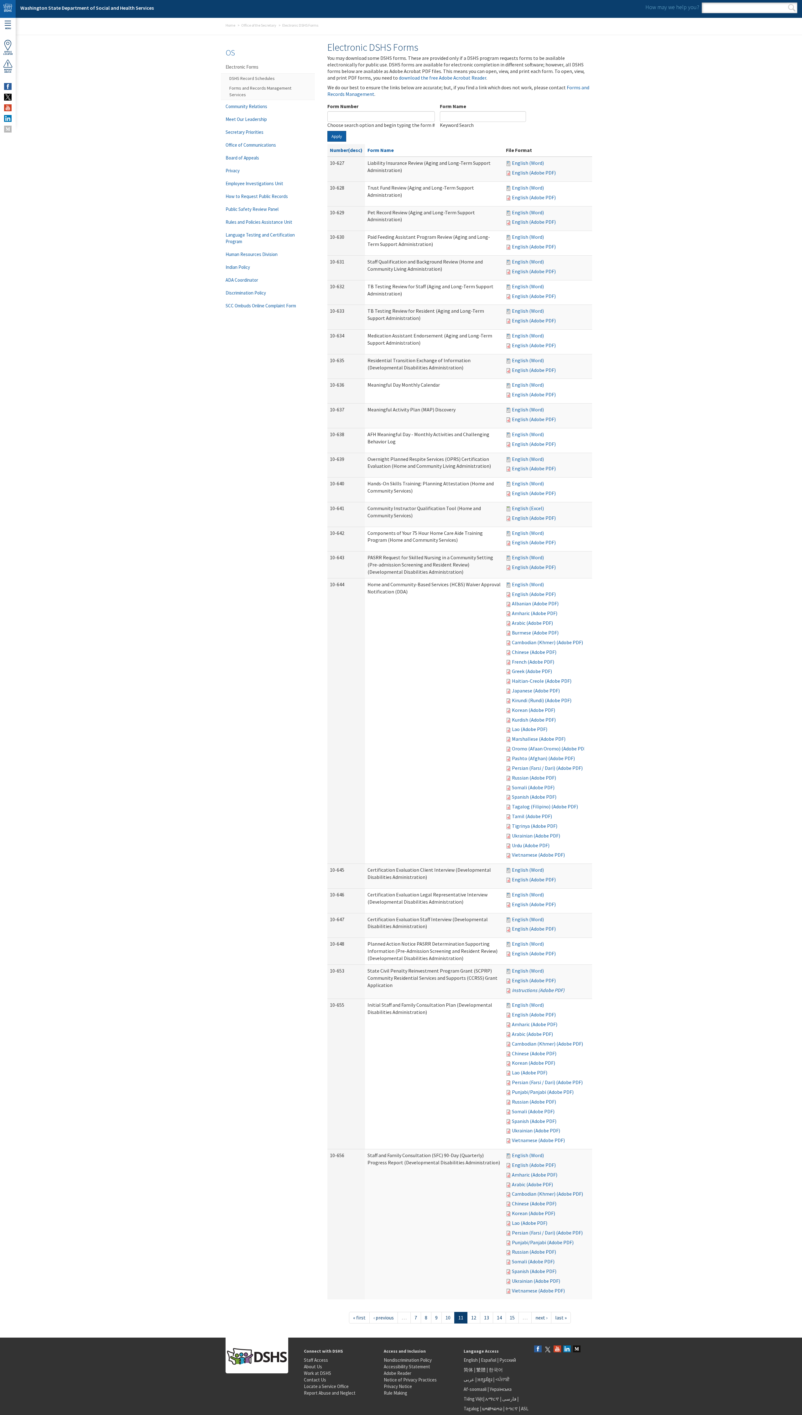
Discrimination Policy (246, 293)
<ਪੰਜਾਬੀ (502, 1379)
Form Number (342, 106)
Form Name (453, 106)
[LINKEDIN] (8, 118)
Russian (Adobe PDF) (534, 778)
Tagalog (471, 1409)
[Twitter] (547, 1349)
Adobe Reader (397, 1373)
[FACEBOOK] (8, 86)
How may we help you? (672, 7)
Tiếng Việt (473, 1399)
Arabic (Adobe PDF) (532, 623)
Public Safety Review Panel (252, 209)
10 (447, 1317)
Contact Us (315, 1380)
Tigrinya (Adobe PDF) (534, 826)
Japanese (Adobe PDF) (536, 690)
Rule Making (395, 1393)
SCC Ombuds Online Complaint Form (261, 306)
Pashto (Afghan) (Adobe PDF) (543, 758)
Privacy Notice (398, 1386)
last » (561, 1317)
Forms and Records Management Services (260, 91)
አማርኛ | (493, 1399)
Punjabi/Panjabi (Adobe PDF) (543, 1092)
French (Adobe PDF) (533, 662)
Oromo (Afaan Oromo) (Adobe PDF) (550, 748)
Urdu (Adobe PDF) (530, 845)
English (471, 1360)
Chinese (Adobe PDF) (534, 652)
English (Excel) (528, 508)
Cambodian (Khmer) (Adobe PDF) (547, 642)
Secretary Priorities (244, 132)
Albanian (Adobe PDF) (535, 603)
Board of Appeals (242, 158)
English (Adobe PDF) (534, 173)
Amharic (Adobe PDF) (534, 613)
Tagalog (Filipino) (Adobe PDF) (545, 806)
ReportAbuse (8, 70)
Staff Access (316, 1360)
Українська (501, 1389)
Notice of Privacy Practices (410, 1380)
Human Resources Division (252, 254)
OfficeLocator (8, 52)
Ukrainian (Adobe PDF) (536, 836)
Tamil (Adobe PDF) (532, 816)
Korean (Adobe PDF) (533, 710)
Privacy (233, 171)
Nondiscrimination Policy (408, 1360)
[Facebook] (538, 1349)
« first (359, 1317)
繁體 (481, 1370)
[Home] (8, 9)
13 (486, 1317)
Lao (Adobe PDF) (529, 729)
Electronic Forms (242, 67)
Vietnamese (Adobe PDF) (538, 855)
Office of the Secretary (258, 25)
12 (473, 1317)
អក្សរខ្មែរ (484, 1379)
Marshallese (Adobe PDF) (538, 739)
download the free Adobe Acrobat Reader (442, 78)
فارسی (508, 1399)
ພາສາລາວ (492, 1409)
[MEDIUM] (8, 129)
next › (541, 1317)
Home (230, 25)
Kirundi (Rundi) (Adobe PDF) (541, 700)
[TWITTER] (8, 97)
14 (499, 1317)
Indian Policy (238, 267)
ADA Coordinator (242, 280)
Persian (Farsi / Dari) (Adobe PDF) (547, 768)
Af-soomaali (475, 1389)
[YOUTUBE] (8, 107)
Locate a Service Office (326, 1386)
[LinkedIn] (567, 1349)
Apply (336, 136)
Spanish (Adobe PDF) (534, 797)
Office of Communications (251, 145)
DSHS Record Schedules (252, 78)
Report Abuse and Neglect (330, 1393)
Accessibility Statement (407, 1367)
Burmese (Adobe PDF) (535, 632)
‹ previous (383, 1317)
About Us (313, 1367)
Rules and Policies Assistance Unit (259, 222)
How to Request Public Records (257, 196)
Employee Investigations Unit (254, 183)
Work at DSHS (317, 1373)
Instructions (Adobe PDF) (538, 990)
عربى (469, 1379)
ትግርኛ (511, 1409)
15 (512, 1317)
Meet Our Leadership (246, 119)
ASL (525, 1409)
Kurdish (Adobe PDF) (534, 720)
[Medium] (576, 1349)
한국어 (496, 1370)
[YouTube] (557, 1349)
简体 (468, 1370)
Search (791, 8)
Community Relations (246, 106)
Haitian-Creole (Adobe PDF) (541, 681)
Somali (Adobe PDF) (533, 787)
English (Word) (528, 163)
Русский (507, 1360)
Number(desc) (346, 150)
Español (488, 1360)
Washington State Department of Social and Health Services (87, 8)
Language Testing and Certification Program (260, 238)
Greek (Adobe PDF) (532, 671)
